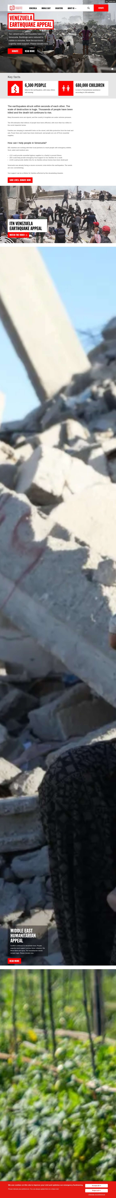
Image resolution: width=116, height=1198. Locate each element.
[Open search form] (89, 8)
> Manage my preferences (96, 1194)
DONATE (101, 8)
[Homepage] (15, 8)
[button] (112, 69)
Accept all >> (96, 1185)
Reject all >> (96, 1190)
